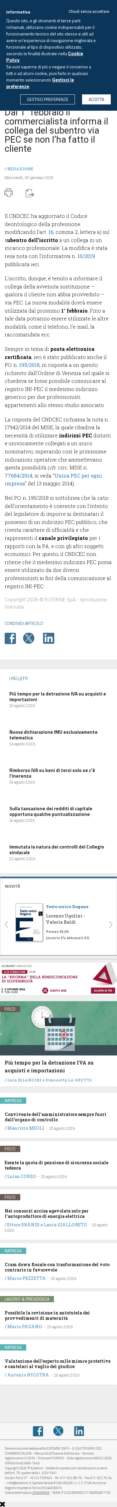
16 (50, 232)
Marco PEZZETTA (26, 1278)
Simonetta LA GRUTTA (69, 1079)
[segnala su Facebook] (13, 637)
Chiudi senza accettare (89, 11)
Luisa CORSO (21, 1176)
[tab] (58, 885)
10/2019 (86, 256)
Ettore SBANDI (23, 1225)
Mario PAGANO (24, 1327)
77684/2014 (18, 475)
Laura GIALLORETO (65, 1225)
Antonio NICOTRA (28, 1375)
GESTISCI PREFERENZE (47, 99)
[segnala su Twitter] (32, 637)
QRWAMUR (41, 1492)
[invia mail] (29, 192)
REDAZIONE (20, 169)
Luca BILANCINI (24, 1079)
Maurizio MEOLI (25, 1128)
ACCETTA (96, 99)
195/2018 (29, 365)
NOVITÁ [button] (12, 886)
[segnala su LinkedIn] (52, 637)
